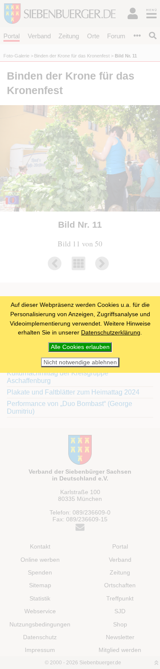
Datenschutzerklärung (110, 332)
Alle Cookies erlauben (80, 346)
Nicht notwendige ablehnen (80, 362)
